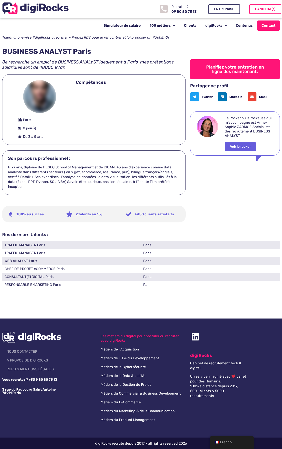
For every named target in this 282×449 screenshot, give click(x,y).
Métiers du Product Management (128, 420)
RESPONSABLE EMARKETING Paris (32, 285)
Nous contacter (22, 351)
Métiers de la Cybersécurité (123, 367)
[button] (202, 96)
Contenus (244, 25)
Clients (190, 25)
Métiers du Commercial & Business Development (141, 393)
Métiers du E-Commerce (121, 402)
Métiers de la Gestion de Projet (126, 384)
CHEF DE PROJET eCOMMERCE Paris (34, 269)
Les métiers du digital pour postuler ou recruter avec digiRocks (140, 338)
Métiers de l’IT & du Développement (130, 358)
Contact (268, 25)
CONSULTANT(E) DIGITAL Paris (29, 277)
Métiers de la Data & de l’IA (123, 376)
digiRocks (214, 25)
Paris (147, 245)
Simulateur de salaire (122, 25)
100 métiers (160, 25)
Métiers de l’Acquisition (120, 349)
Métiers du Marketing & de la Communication (138, 411)
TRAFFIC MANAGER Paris (24, 245)
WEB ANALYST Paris (20, 261)
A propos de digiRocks (27, 360)
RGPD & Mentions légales (30, 369)
